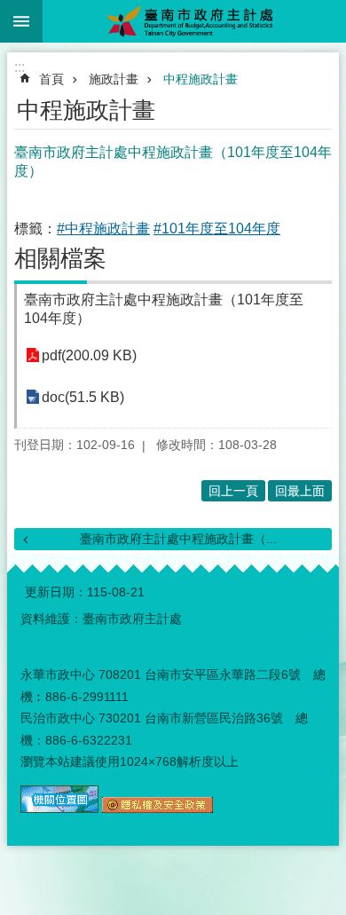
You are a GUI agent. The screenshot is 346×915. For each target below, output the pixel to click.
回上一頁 (233, 491)
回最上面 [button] (300, 491)
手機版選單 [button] (21, 21)
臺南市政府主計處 (194, 21)
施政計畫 (113, 79)
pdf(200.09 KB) (89, 355)
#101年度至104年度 (216, 228)
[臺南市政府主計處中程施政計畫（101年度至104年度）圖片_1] (59, 808)
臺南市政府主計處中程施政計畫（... (178, 539)
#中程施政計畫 (103, 228)
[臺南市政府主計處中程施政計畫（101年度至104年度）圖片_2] (157, 808)
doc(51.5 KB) (83, 397)
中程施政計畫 (200, 79)
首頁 (51, 79)
